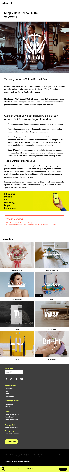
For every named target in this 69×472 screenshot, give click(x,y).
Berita (7, 393)
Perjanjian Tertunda (11, 419)
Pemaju (7, 406)
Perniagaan (9, 404)
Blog (6, 391)
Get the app (11, 442)
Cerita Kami (9, 388)
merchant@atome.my (12, 433)
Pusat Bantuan (10, 396)
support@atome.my (11, 427)
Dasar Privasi (9, 417)
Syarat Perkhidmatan (12, 414)
